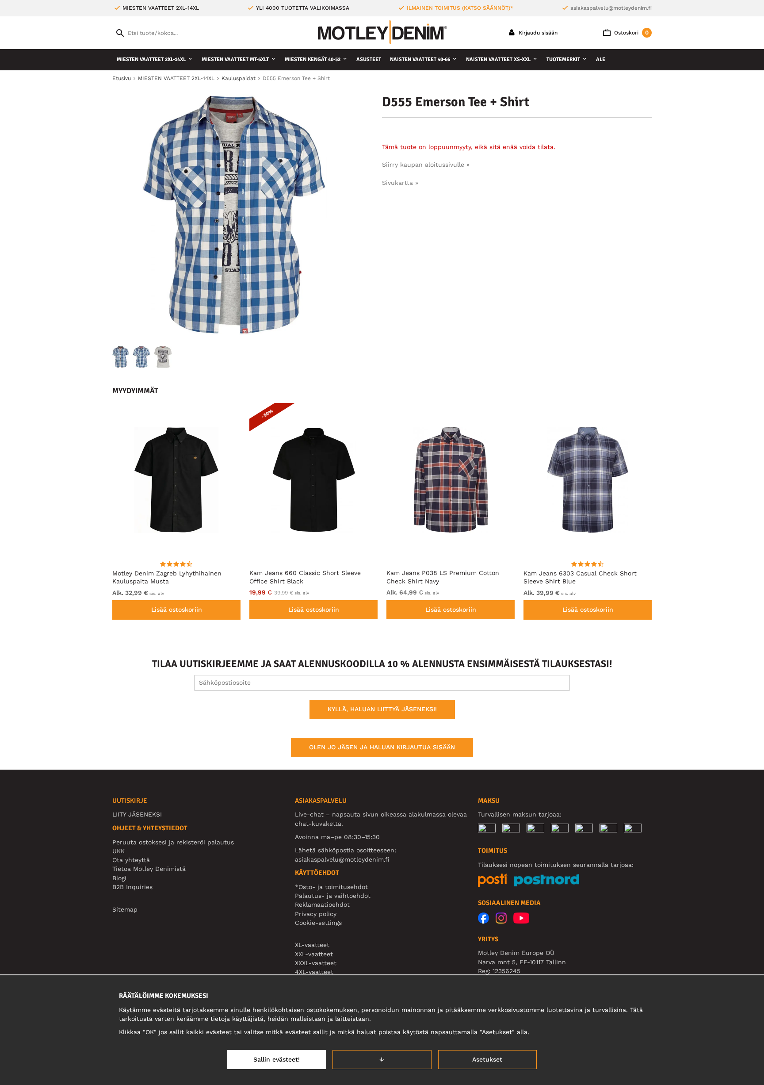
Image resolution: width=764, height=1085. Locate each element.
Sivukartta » (400, 182)
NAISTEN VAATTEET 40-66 (420, 59)
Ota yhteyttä (131, 859)
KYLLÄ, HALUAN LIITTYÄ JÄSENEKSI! (382, 709)
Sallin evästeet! (276, 1059)
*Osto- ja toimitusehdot (331, 886)
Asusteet (368, 59)
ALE (600, 59)
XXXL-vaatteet (315, 962)
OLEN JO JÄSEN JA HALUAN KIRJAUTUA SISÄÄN (382, 747)
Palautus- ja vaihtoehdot (333, 895)
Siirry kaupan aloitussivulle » (426, 164)
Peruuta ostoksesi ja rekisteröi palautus (173, 842)
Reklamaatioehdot (322, 904)
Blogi (119, 878)
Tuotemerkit (563, 59)
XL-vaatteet (312, 944)
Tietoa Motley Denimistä (149, 868)
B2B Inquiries (132, 886)
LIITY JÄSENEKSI (137, 814)
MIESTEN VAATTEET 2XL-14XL (151, 59)
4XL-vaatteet (314, 971)
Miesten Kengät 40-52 (312, 59)
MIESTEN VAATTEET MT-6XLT (235, 59)
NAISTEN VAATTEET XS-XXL (498, 59)
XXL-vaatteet (314, 954)
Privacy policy (315, 913)
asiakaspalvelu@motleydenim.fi (611, 8)
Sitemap (125, 909)
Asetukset (487, 1059)
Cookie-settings (318, 922)
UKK (118, 851)
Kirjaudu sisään (537, 33)
